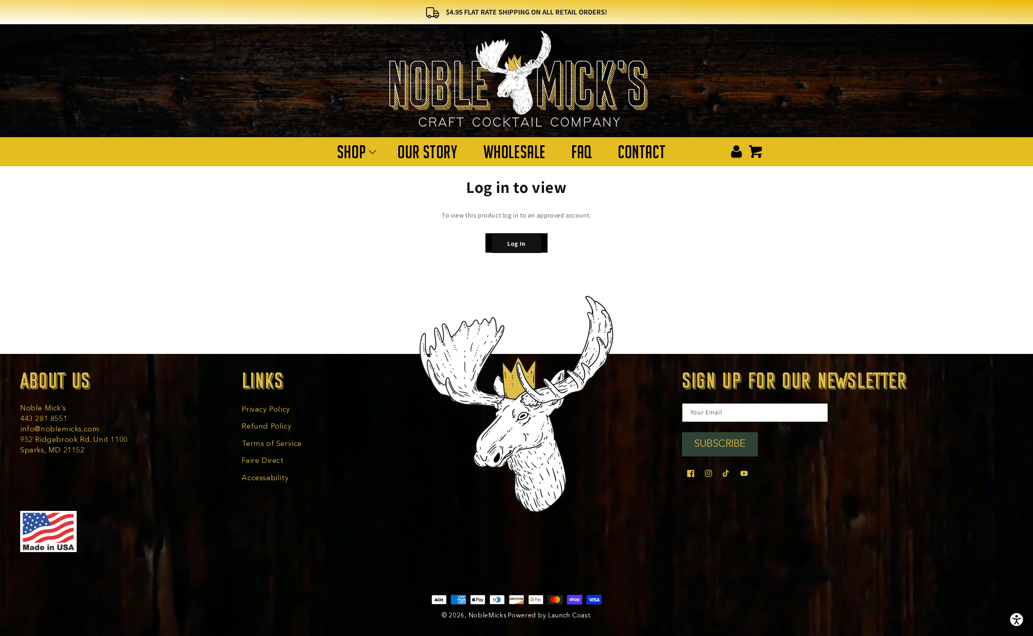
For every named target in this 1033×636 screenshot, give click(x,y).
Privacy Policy (266, 409)
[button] (354, 151)
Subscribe (720, 444)
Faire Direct (262, 460)
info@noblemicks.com (59, 429)
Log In (516, 243)
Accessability (265, 478)
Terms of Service (272, 444)
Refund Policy (266, 426)
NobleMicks (487, 616)
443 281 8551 (43, 419)
